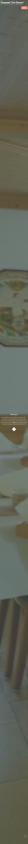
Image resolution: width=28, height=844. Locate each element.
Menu (24, 7)
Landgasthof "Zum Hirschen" (12, 2)
